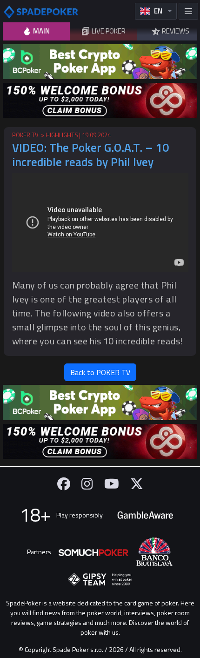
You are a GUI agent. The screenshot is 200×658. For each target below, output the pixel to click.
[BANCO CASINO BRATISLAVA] (154, 552)
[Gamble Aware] (145, 515)
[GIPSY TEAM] (100, 580)
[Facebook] (63, 484)
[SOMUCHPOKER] (93, 552)
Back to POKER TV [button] (100, 372)
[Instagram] (87, 484)
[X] (136, 484)
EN (158, 11)
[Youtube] (111, 484)
